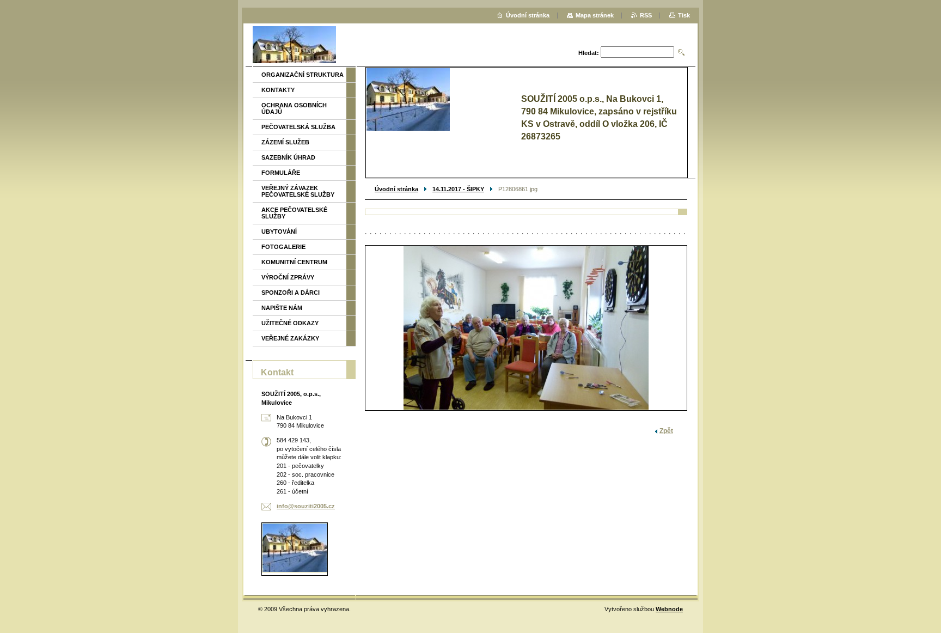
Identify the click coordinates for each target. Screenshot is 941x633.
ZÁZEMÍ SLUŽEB (285, 142)
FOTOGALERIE (283, 247)
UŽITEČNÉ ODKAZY (290, 323)
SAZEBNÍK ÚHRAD (288, 157)
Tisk (684, 15)
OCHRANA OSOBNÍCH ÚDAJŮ (294, 108)
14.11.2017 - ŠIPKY (458, 189)
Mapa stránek (595, 15)
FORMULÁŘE (280, 172)
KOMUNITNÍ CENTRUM (294, 262)
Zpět (666, 431)
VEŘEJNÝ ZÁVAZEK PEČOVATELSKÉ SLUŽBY (297, 191)
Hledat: (588, 53)
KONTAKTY (278, 90)
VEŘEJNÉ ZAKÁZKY (290, 338)
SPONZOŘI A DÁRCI (290, 292)
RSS (646, 15)
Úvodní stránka (396, 189)
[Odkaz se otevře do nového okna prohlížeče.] (526, 328)
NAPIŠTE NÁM (281, 308)
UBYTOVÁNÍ (279, 231)
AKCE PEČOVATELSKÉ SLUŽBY (294, 213)
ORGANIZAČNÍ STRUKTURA (302, 74)
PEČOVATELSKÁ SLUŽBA (298, 127)
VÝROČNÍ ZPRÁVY (287, 277)
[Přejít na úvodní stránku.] (294, 46)
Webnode (669, 609)
